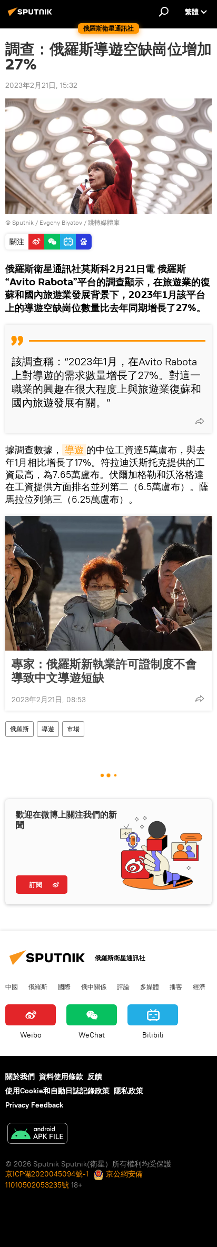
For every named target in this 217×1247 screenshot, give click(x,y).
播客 (176, 986)
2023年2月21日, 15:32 (41, 85)
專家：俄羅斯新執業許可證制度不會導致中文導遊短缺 (104, 670)
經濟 (199, 986)
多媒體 (149, 986)
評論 (123, 986)
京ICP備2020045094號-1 (46, 1174)
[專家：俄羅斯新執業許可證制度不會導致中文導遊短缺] (108, 583)
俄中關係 (93, 986)
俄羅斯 (19, 729)
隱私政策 (128, 1090)
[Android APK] (37, 1134)
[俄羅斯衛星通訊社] (31, 16)
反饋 (94, 1076)
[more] (199, 421)
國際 (64, 986)
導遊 (74, 450)
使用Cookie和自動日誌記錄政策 (57, 1090)
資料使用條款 (61, 1076)
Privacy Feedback (34, 1105)
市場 (73, 729)
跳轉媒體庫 (104, 222)
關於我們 (20, 1076)
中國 (11, 986)
